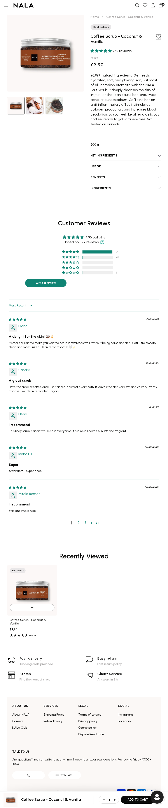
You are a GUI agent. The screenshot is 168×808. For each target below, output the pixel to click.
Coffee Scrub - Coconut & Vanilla (28, 622)
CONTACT (67, 775)
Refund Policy (53, 721)
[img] (17, 319)
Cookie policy (87, 728)
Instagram (125, 714)
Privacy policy (87, 721)
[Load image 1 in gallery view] (15, 105)
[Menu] (6, 5)
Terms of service (90, 714)
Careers (17, 721)
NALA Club (19, 728)
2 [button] (78, 523)
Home (95, 17)
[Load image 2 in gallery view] (35, 105)
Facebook (124, 721)
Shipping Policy (54, 714)
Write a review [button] (46, 283)
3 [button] (85, 523)
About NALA (21, 714)
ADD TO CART (138, 799)
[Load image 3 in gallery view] (54, 105)
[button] (137, 5)
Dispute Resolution (91, 734)
